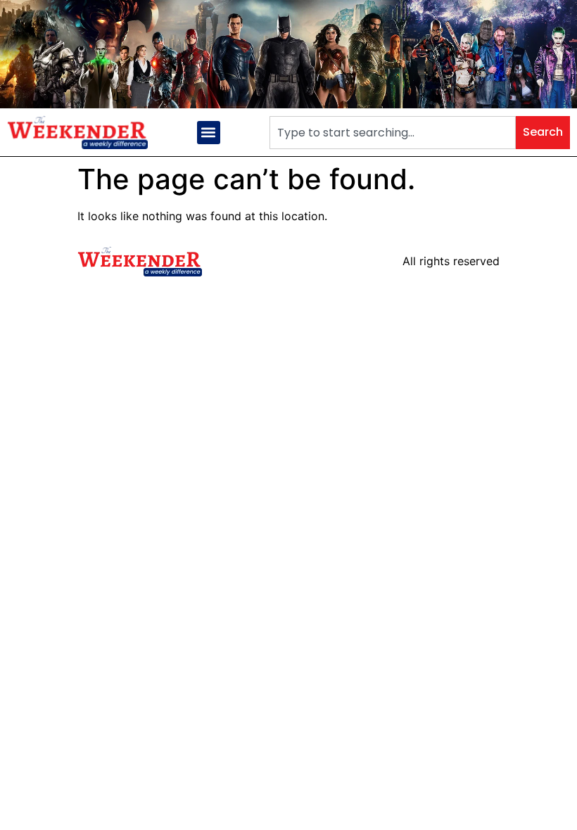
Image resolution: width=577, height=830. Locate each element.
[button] (208, 132)
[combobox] (393, 132)
